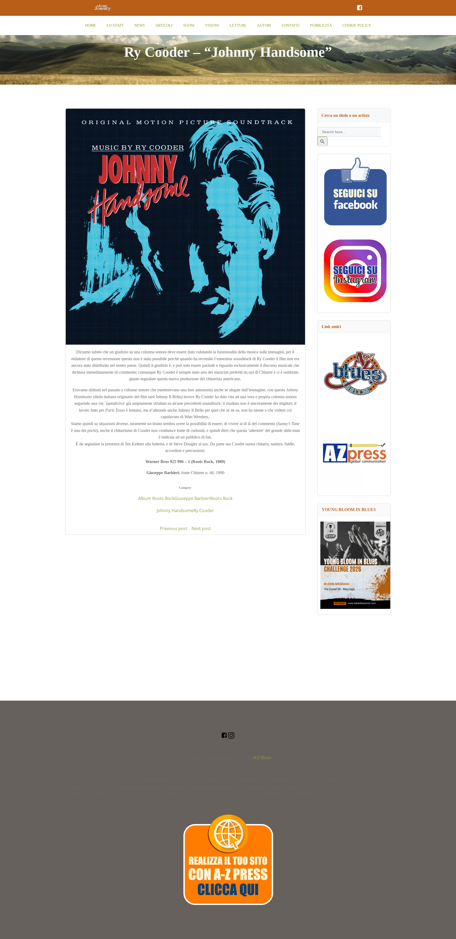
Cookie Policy (357, 25)
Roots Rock (221, 498)
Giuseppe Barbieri (192, 498)
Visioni (212, 25)
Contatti (291, 25)
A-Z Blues (262, 757)
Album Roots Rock (156, 498)
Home (90, 25)
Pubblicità (321, 25)
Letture (238, 25)
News (139, 25)
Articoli (164, 25)
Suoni (188, 25)
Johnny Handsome (175, 510)
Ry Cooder (203, 510)
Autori (264, 25)
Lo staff (115, 25)
